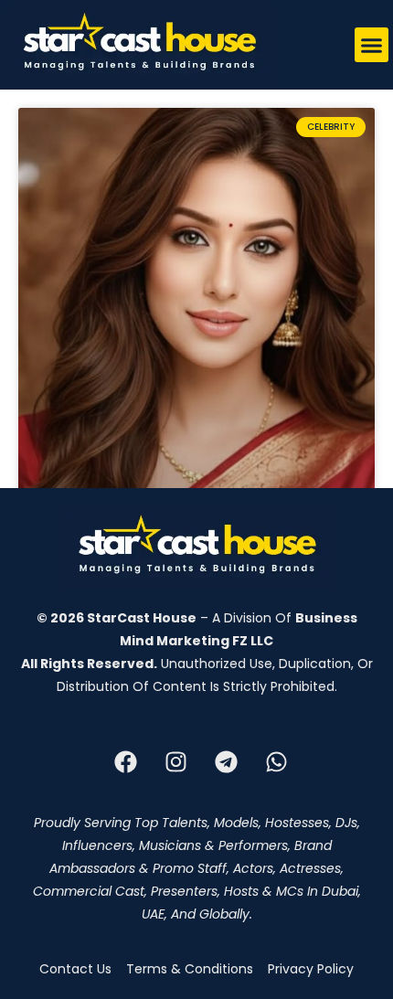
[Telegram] (227, 761)
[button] (372, 44)
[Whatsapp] (277, 761)
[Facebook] (126, 761)
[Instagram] (176, 761)
